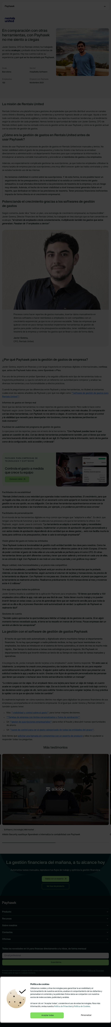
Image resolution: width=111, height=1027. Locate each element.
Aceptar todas (47, 1015)
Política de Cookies (82, 1006)
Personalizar (86, 1015)
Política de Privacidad (63, 1006)
